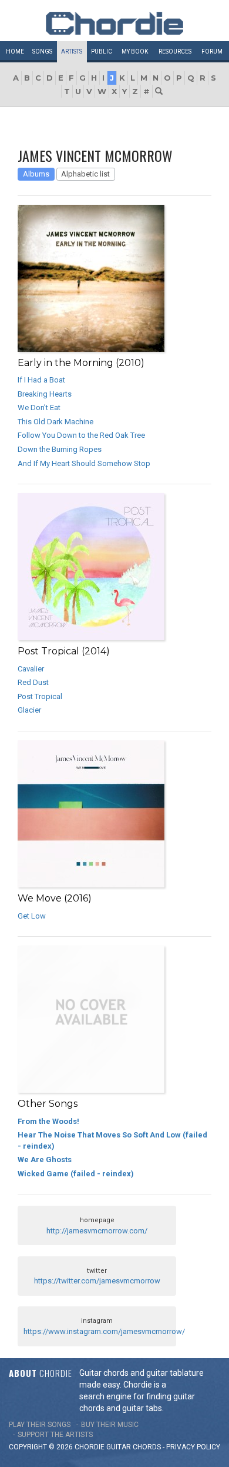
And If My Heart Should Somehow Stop (84, 463)
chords (147, 1447)
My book (135, 51)
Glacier (29, 710)
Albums (36, 173)
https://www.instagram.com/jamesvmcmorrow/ (104, 1331)
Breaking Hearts (45, 394)
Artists (71, 51)
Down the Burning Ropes (60, 449)
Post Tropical (40, 696)
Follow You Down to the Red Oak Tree (81, 435)
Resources (175, 51)
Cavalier (31, 668)
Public (101, 51)
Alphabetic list (85, 173)
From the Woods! (48, 1121)
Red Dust (33, 682)
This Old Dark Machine (55, 421)
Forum (212, 51)
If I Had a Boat (41, 379)
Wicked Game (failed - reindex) (76, 1173)
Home (15, 51)
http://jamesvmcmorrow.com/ (96, 1230)
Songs (42, 51)
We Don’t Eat (39, 407)
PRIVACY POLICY (193, 1447)
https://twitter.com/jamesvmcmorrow (97, 1280)
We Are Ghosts (45, 1159)
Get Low (32, 916)
